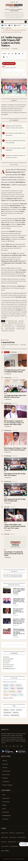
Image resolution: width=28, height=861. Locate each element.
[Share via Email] (3, 57)
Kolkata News (12, 837)
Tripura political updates (10, 329)
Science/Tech (5, 812)
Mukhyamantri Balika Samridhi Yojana (15, 323)
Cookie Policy (5, 781)
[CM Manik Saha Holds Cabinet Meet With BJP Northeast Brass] (15, 385)
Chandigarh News (14, 846)
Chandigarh (14, 694)
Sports (4, 809)
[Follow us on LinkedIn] (17, 576)
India (5, 393)
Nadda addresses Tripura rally (8, 331)
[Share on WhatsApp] (9, 53)
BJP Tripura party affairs (10, 327)
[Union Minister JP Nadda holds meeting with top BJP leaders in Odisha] (15, 542)
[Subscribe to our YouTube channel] (14, 576)
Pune (5, 691)
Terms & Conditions (7, 785)
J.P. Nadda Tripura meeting (11, 321)
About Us (4, 760)
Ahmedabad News (12, 842)
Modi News (6, 710)
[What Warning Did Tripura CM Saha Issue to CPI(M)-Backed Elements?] (15, 438)
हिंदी (17, 2)
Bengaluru (18, 685)
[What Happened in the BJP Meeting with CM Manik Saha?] (15, 489)
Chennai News (4, 837)
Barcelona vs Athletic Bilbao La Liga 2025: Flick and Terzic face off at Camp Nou (19, 621)
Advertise (4, 767)
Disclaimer (5, 778)
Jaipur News (21, 842)
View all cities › (8, 698)
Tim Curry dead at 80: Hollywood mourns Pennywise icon (18, 611)
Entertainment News (8, 665)
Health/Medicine (6, 815)
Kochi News (23, 846)
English (12, 2)
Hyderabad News (21, 837)
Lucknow (6, 694)
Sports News (6, 663)
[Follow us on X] (7, 576)
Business (4, 805)
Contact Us (5, 764)
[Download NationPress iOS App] (21, 751)
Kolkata (12, 688)
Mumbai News (4, 833)
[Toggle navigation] (2, 22)
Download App (6, 771)
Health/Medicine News (9, 669)
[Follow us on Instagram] (10, 576)
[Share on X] (12, 53)
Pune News (4, 842)
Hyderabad (20, 688)
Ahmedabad (12, 691)
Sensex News (19, 710)
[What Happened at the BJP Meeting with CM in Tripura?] (15, 464)
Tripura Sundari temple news (7, 325)
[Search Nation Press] (25, 22)
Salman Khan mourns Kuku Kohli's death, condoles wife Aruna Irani (19, 601)
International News (8, 659)
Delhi (12, 685)
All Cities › (5, 851)
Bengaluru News (20, 833)
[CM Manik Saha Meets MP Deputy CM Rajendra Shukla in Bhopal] (15, 360)
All (25, 25)
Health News (15, 712)
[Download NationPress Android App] (7, 751)
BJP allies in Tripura (21, 329)
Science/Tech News (8, 667)
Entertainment (6, 802)
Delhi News (12, 833)
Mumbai (6, 685)
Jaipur (19, 691)
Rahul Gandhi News (15, 715)
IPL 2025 (12, 710)
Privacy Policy (5, 774)
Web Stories (5, 819)
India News (6, 657)
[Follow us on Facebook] (4, 576)
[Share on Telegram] (22, 53)
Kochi (20, 694)
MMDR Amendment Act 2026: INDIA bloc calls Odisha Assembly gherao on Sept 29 (19, 632)
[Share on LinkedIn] (19, 53)
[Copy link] (7, 57)
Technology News (7, 712)
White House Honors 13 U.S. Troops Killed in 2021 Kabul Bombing (19, 591)
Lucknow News (5, 846)
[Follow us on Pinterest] (20, 576)
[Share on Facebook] (15, 53)
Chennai (6, 688)
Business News (7, 661)
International (5, 798)
